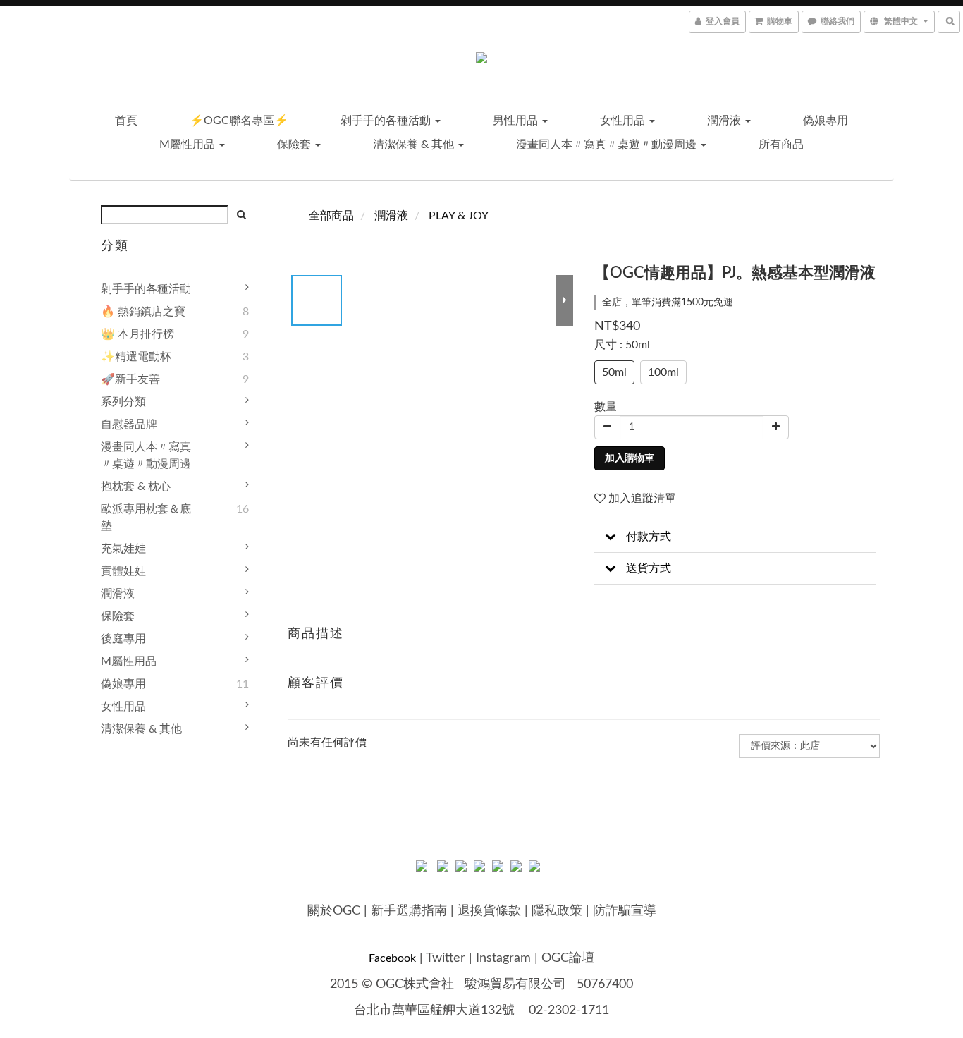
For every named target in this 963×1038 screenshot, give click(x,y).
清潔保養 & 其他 (415, 144)
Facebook (392, 958)
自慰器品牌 (129, 424)
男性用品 (517, 120)
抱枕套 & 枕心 (136, 486)
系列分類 (123, 402)
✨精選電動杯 (136, 356)
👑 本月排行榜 (137, 334)
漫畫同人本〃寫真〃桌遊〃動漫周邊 (607, 144)
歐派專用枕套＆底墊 (146, 517)
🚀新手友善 (130, 379)
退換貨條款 (489, 911)
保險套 (295, 144)
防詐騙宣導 (624, 911)
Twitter (445, 958)
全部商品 (331, 215)
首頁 (126, 120)
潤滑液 (725, 120)
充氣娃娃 (123, 548)
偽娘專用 (825, 120)
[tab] (735, 537)
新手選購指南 (409, 911)
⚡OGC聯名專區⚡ (239, 120)
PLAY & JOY (459, 215)
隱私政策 (557, 911)
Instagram (503, 958)
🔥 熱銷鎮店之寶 (143, 311)
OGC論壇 (567, 958)
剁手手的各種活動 (387, 120)
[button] (735, 537)
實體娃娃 (123, 571)
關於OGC (333, 911)
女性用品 (624, 120)
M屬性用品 (188, 144)
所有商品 (781, 144)
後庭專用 (123, 639)
